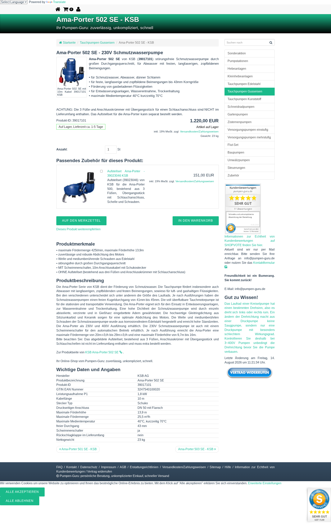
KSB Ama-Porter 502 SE (102, 352)
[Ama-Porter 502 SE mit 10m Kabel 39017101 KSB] (71, 72)
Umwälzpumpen (239, 160)
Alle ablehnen (20, 500)
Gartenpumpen (238, 114)
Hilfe (228, 467)
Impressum (108, 467)
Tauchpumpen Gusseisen (97, 42)
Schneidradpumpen (241, 106)
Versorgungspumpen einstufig (248, 129)
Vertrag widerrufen (99, 471)
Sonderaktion (237, 53)
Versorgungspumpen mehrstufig (249, 137)
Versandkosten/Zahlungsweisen (199, 131)
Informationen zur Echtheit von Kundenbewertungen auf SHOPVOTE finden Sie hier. (249, 241)
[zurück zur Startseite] (57, 9)
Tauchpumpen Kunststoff (244, 99)
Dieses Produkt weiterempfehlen (78, 229)
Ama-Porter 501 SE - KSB (79, 449)
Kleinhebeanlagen (240, 76)
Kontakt (71, 467)
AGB (123, 467)
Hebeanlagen (237, 68)
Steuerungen (236, 167)
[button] (68, 9)
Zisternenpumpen (240, 122)
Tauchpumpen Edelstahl (244, 84)
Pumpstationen (238, 61)
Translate (59, 2)
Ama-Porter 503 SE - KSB (196, 449)
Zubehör (233, 175)
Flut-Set (233, 144)
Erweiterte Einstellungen (264, 483)
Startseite (69, 42)
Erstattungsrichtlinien (144, 467)
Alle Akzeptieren (22, 491)
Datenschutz (88, 467)
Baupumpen (236, 152)
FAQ (59, 467)
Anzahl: (61, 149)
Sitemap (215, 467)
